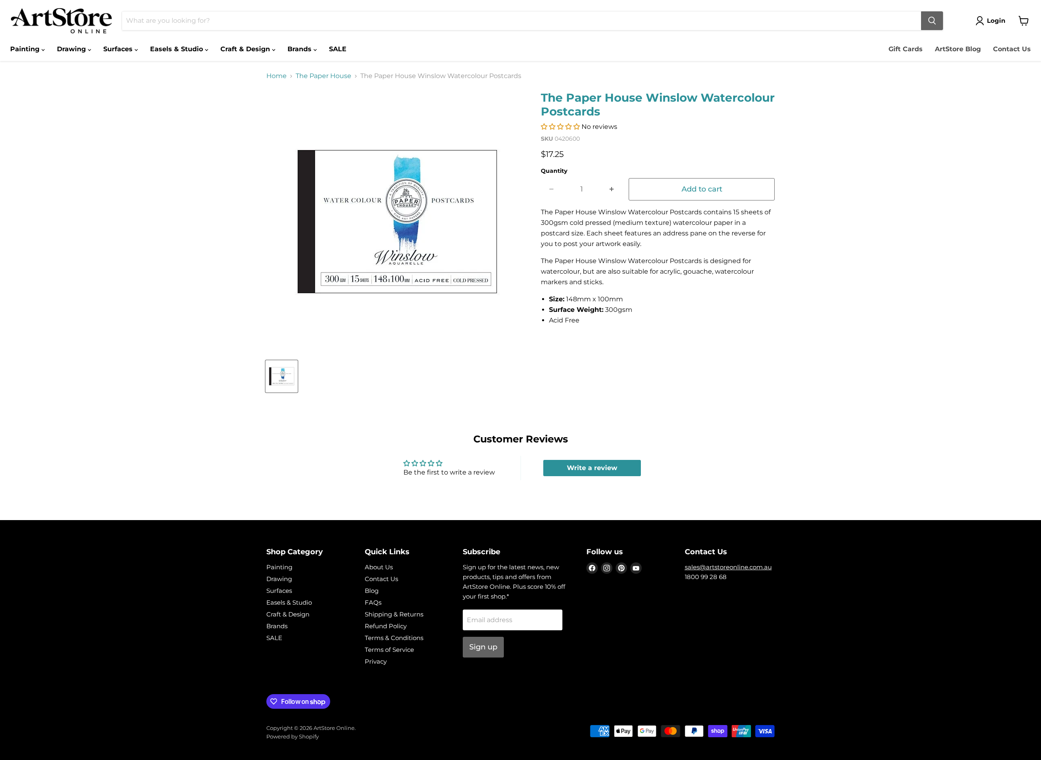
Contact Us (1012, 49)
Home (276, 76)
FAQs (373, 602)
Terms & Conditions (394, 638)
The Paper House (323, 76)
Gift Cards (906, 49)
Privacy (376, 661)
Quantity (554, 171)
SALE (337, 49)
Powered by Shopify (292, 736)
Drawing (72, 49)
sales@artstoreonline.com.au (728, 567)
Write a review (592, 468)
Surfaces (119, 49)
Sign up (483, 646)
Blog (372, 590)
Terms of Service (389, 649)
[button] (560, 127)
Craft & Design (246, 49)
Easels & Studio (177, 49)
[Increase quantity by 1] (611, 189)
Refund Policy (386, 626)
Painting (25, 49)
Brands (300, 49)
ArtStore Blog (958, 49)
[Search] (932, 20)
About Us (379, 567)
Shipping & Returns (394, 614)
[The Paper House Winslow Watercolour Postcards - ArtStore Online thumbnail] (282, 376)
